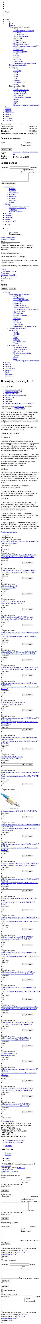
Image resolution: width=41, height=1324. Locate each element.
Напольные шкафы (20, 92)
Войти (3, 238)
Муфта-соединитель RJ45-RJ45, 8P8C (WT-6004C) (19, 865)
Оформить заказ (7, 1320)
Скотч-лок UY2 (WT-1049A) (11, 758)
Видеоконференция (20, 52)
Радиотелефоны (19, 48)
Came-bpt (16, 80)
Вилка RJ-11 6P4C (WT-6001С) (12, 603)
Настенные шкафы (20, 93)
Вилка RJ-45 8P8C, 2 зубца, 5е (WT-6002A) (16, 1090)
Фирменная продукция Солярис (24, 63)
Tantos (15, 76)
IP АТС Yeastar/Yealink (21, 36)
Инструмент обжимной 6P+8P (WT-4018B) (16, 1024)
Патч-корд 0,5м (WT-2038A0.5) (12, 704)
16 (6, 549)
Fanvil (15, 73)
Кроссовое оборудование (22, 97)
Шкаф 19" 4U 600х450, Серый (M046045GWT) (17, 557)
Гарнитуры (17, 59)
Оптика (16, 99)
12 (4, 549)
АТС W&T (17, 33)
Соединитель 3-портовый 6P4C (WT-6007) (16, 939)
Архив (15, 84)
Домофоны (17, 71)
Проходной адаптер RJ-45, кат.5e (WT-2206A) (17, 974)
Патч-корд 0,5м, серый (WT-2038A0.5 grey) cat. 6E (19, 669)
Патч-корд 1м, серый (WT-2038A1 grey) (15, 1040)
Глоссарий (9, 215)
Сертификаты (10, 112)
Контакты (8, 118)
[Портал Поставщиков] (9, 1171)
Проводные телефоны (21, 44)
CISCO (16, 57)
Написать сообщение (8, 183)
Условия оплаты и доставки (15, 1140)
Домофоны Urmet (19, 82)
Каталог (12, 25)
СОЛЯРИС (21, 1168)
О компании (9, 187)
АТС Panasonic (18, 34)
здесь (35, 528)
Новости (8, 109)
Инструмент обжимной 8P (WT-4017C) (15, 1106)
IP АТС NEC (17, 38)
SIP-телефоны (18, 50)
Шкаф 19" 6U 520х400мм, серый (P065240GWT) (18, 654)
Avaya (15, 53)
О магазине (9, 120)
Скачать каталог (19, 409)
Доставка (12, 200)
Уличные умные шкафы (17, 65)
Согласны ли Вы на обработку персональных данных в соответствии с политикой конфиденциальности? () (18, 1251)
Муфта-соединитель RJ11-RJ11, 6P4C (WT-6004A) (19, 811)
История (8, 114)
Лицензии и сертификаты (14, 1142)
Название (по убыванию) (10, 541)
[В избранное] (2, 582)
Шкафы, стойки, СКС (21, 90)
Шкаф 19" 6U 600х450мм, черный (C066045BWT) (19, 1009)
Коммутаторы (18, 61)
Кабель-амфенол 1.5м (8, 588)
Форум (7, 219)
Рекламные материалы (9, 532)
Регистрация (10, 238)
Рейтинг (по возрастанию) (28, 541)
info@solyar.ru (19, 407)
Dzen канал (9, 1170)
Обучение (8, 217)
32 (8, 549)
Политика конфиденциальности (13, 1253)
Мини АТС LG (18, 40)
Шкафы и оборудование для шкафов (26, 105)
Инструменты (18, 95)
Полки (15, 101)
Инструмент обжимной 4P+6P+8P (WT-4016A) (17, 572)
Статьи (7, 1158)
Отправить (5, 1190)
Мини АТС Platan (19, 42)
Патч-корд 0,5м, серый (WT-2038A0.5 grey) (16, 619)
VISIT (15, 78)
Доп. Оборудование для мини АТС (26, 46)
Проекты (8, 111)
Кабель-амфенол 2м (8, 1055)
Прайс (7, 116)
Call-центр (17, 55)
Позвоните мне (6, 149)
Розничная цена (6, 279)
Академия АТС (10, 221)
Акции (11, 202)
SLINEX (16, 74)
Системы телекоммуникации (23, 31)
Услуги (7, 107)
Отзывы (12, 198)
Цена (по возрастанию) (9, 543)
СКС (15, 103)
